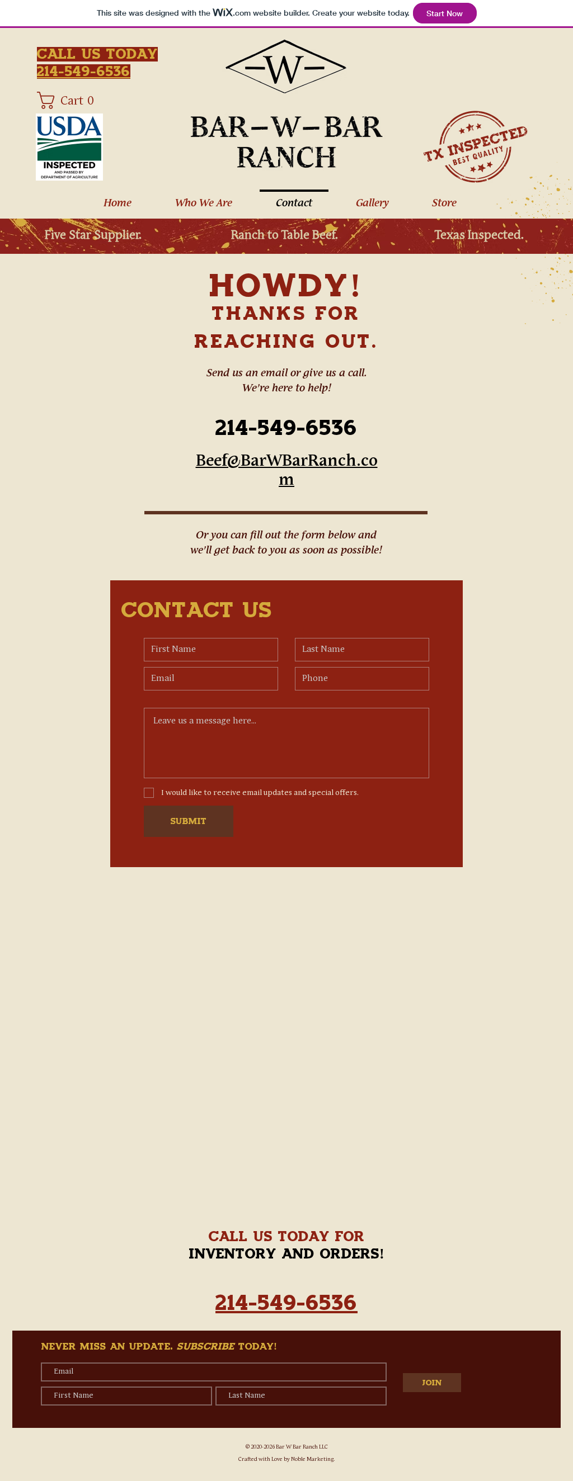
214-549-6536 (286, 428)
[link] (68, 100)
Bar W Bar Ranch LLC (302, 1447)
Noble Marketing (312, 1459)
